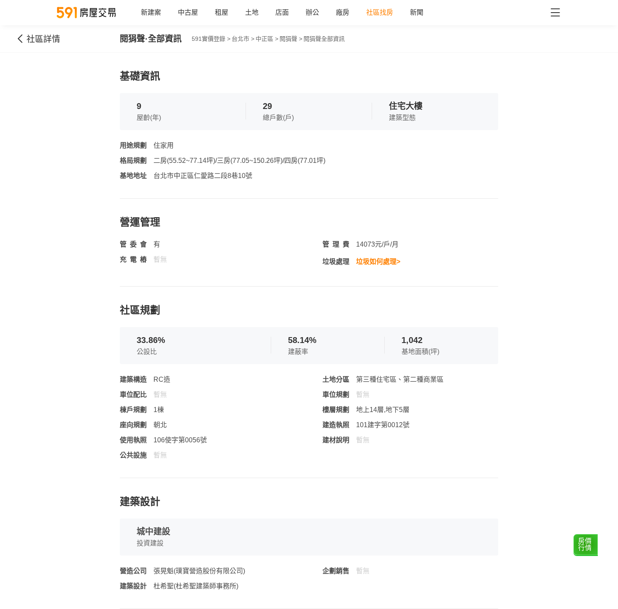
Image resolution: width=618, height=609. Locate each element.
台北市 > (243, 38)
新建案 (151, 12)
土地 (252, 12)
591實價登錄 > (211, 38)
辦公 (312, 12)
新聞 (416, 12)
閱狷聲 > (291, 38)
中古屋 (188, 12)
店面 (282, 12)
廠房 (342, 12)
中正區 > (267, 38)
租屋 (221, 12)
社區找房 (379, 12)
